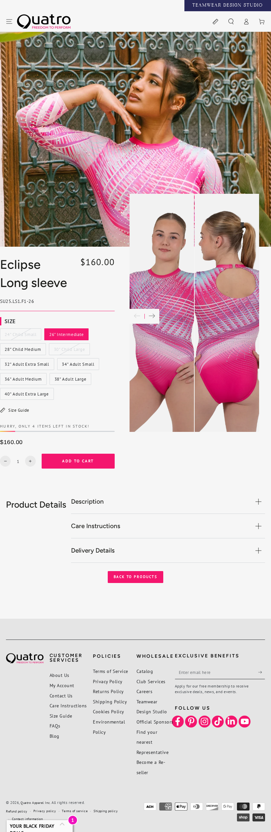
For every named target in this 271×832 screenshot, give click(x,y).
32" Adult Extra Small (27, 365)
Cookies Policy (108, 711)
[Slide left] (137, 316)
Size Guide (18, 410)
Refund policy (16, 811)
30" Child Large (69, 351)
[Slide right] (151, 316)
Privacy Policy (108, 681)
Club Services (151, 681)
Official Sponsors (155, 722)
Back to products (135, 576)
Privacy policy (44, 811)
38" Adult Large (70, 380)
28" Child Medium (23, 351)
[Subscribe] (261, 672)
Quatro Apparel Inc (35, 803)
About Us (59, 675)
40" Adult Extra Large (27, 395)
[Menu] (9, 21)
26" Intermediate (66, 336)
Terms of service (75, 811)
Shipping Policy (110, 701)
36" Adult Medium (23, 380)
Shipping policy (106, 811)
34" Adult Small (77, 365)
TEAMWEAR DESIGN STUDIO (227, 6)
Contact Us (61, 695)
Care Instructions (68, 705)
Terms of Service (110, 671)
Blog (54, 736)
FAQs (55, 726)
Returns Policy (108, 691)
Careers (144, 691)
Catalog (144, 671)
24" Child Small (21, 336)
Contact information (27, 819)
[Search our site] (231, 21)
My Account (62, 685)
